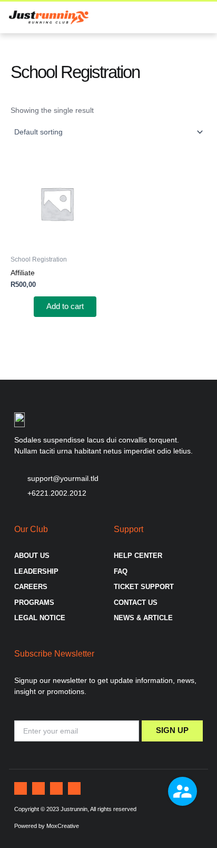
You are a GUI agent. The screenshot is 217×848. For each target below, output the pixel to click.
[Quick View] (29, 306)
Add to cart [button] (65, 306)
